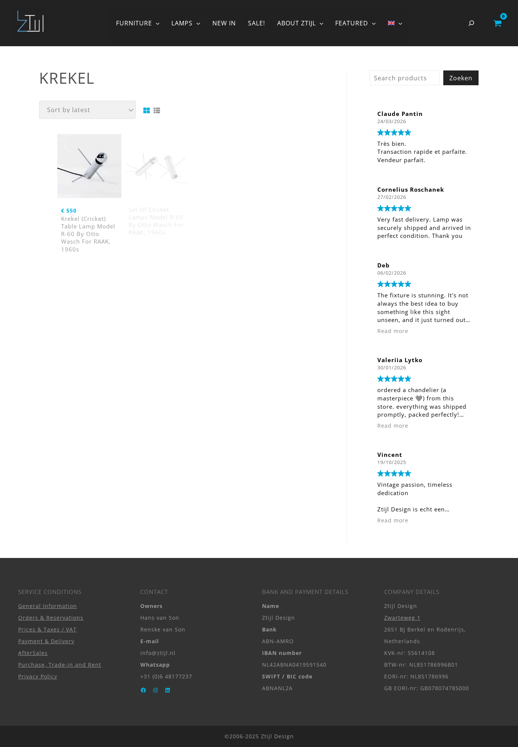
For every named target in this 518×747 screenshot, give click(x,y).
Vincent (389, 454)
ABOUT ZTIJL (296, 23)
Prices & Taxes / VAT (47, 629)
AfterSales (33, 652)
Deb (383, 265)
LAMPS (182, 23)
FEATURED (351, 23)
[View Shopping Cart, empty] (497, 23)
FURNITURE (134, 23)
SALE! (256, 23)
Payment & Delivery (46, 641)
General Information (47, 605)
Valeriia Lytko (399, 360)
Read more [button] (392, 331)
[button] (156, 23)
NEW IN (224, 23)
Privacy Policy (37, 676)
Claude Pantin (400, 113)
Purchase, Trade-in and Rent (59, 664)
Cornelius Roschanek (410, 189)
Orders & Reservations (50, 617)
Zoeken (460, 78)
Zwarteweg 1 (402, 617)
